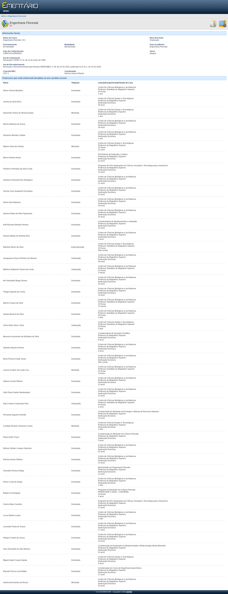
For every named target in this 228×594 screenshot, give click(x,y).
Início (3, 16)
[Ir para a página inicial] (20, 5)
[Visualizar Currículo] (213, 27)
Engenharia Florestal (17, 16)
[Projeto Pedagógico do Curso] (222, 27)
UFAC (6, 11)
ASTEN (129, 592)
